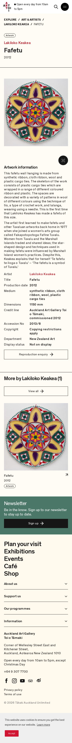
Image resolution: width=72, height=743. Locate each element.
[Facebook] (6, 680)
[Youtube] (22, 680)
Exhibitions (19, 551)
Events (13, 558)
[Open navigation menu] (65, 7)
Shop (11, 573)
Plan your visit (22, 544)
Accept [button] (11, 733)
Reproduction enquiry (33, 354)
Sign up (33, 523)
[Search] (56, 7)
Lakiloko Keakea (17, 43)
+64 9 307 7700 (16, 671)
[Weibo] (38, 680)
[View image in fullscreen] (63, 160)
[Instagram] (14, 680)
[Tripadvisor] (30, 680)
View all (33, 391)
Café (10, 566)
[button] (36, 445)
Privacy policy (13, 690)
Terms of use (12, 694)
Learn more (43, 725)
